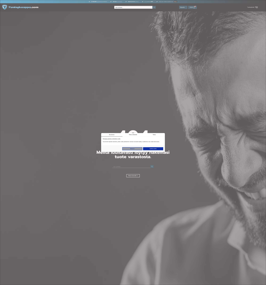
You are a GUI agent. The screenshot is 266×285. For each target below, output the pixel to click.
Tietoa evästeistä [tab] (133, 134)
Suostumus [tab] (111, 134)
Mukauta (132, 148)
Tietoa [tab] (154, 134)
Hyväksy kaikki (153, 148)
